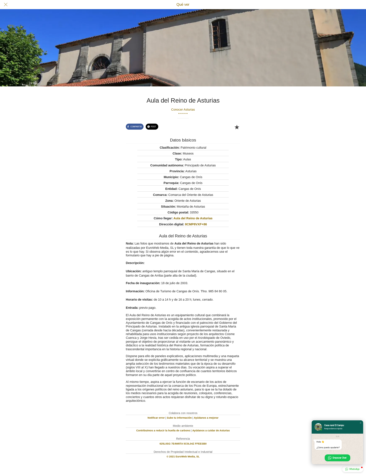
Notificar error (156, 417)
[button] (360, 422)
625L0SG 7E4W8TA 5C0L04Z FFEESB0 (183, 443)
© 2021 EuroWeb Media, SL (183, 456)
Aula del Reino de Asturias (192, 218)
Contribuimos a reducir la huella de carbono (163, 430)
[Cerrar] (5, 4)
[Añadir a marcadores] (236, 126)
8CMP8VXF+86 (196, 224)
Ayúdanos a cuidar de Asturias (211, 430)
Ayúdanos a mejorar (206, 417)
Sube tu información (179, 417)
